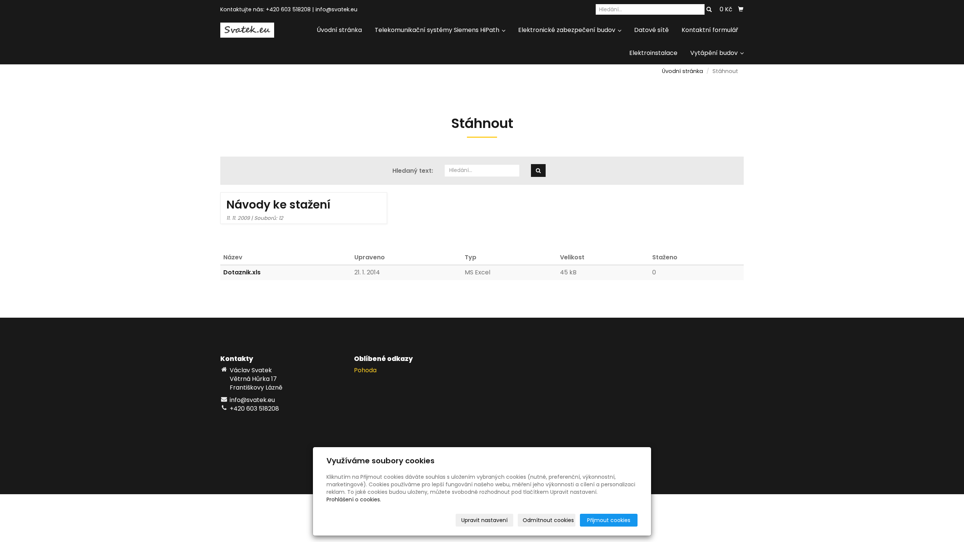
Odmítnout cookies (548, 520)
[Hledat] (709, 10)
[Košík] (741, 9)
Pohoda (365, 370)
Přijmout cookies (608, 520)
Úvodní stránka (339, 30)
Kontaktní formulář (710, 30)
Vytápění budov (714, 53)
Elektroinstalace (653, 53)
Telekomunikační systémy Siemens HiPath (438, 30)
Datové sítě (651, 30)
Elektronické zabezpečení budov (567, 30)
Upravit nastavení (484, 520)
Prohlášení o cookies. (353, 499)
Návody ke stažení (278, 204)
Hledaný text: (412, 171)
